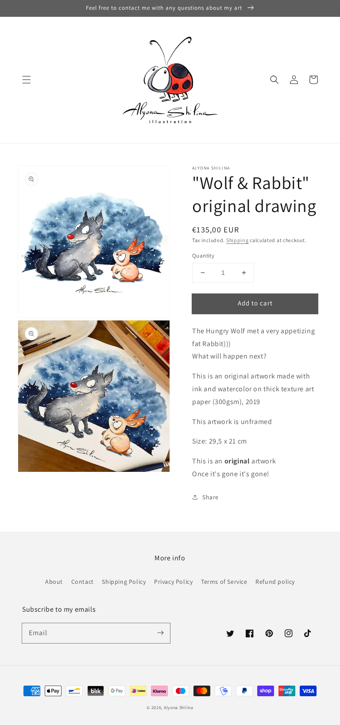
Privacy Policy (173, 582)
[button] (26, 79)
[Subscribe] (160, 633)
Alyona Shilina (178, 707)
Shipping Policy (124, 582)
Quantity (203, 255)
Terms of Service (224, 582)
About (54, 582)
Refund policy (275, 582)
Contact (82, 582)
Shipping (237, 240)
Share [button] (210, 497)
